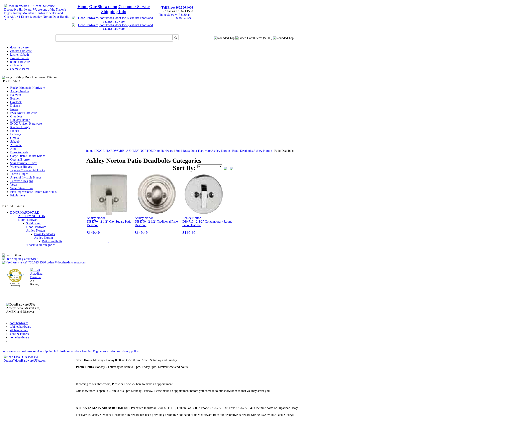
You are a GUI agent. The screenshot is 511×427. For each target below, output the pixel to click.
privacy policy (130, 351)
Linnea (14, 130)
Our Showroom (103, 6)
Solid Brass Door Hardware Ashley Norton (36, 227)
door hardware (19, 47)
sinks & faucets (19, 58)
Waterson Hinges (21, 166)
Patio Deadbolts (52, 241)
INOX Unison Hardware (26, 123)
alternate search (20, 69)
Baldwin (15, 95)
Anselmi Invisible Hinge (25, 177)
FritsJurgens (17, 195)
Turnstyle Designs (21, 181)
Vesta (13, 184)
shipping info (51, 351)
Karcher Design (20, 127)
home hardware (20, 61)
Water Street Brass (21, 188)
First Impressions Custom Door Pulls (33, 191)
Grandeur (16, 116)
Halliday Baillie (20, 120)
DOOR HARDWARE (24, 212)
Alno (13, 148)
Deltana (15, 105)
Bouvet (14, 98)
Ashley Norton (19, 91)
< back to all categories (40, 245)
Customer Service (134, 6)
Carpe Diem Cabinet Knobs (27, 156)
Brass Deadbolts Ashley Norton (44, 235)
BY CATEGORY (13, 205)
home (89, 150)
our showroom (11, 351)
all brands (16, 65)
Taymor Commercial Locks (27, 170)
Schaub (15, 141)
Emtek (14, 109)
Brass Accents (19, 152)
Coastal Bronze (20, 159)
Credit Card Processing (15, 285)
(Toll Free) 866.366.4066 (176, 7)
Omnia (14, 138)
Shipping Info (113, 11)
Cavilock (16, 102)
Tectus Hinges (19, 174)
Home (82, 6)
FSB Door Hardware (23, 112)
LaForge (15, 134)
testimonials (67, 351)
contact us (113, 351)
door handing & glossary (91, 351)
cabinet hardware (21, 51)
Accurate (16, 145)
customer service (31, 351)
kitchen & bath (19, 54)
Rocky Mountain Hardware (27, 87)
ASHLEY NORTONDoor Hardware (31, 217)
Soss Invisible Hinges (23, 163)
